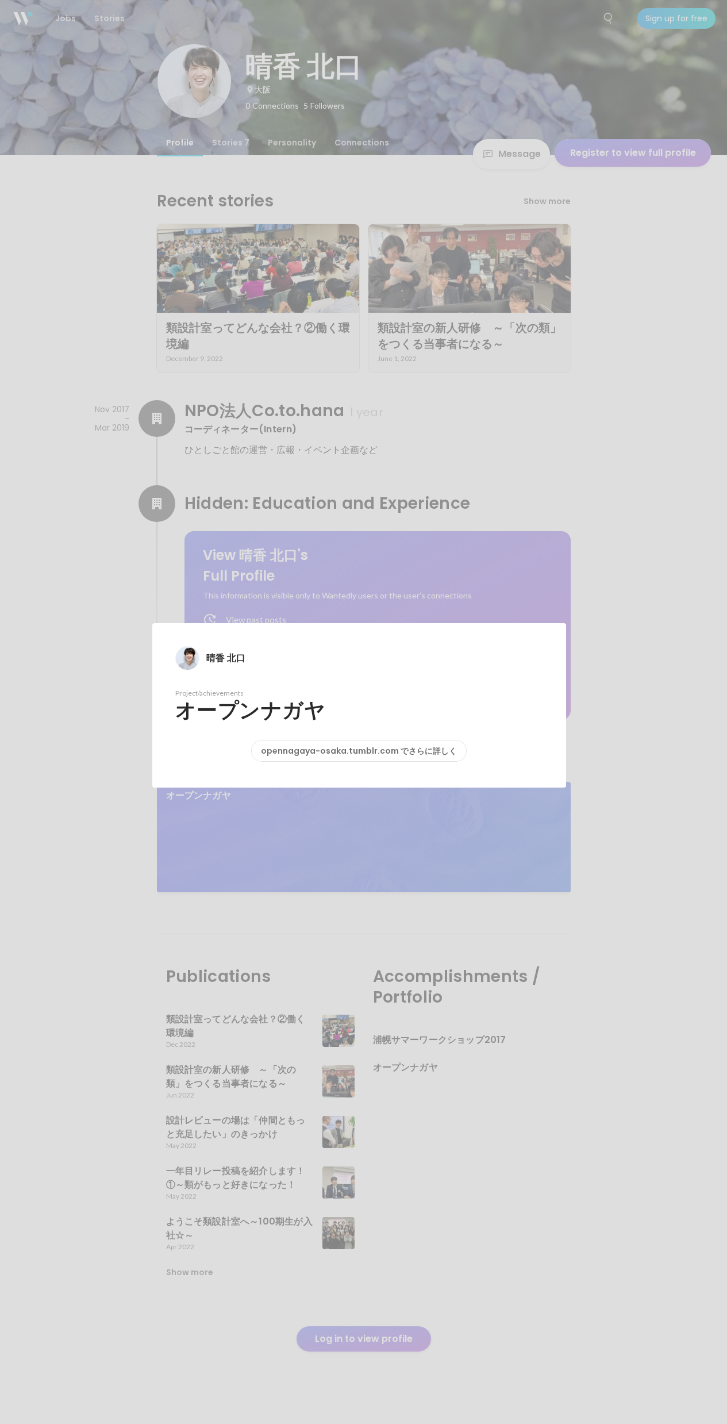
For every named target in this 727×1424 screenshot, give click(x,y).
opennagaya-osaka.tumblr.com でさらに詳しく (359, 751)
